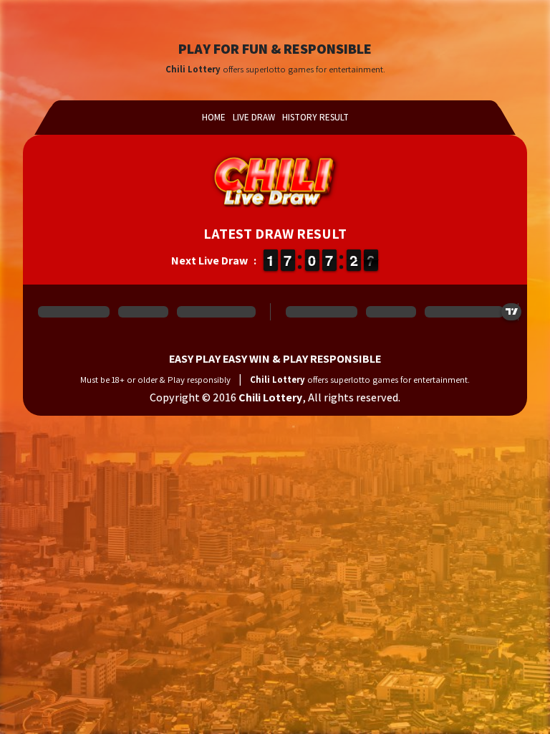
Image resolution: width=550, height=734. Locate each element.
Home (214, 117)
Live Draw (254, 117)
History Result (315, 117)
